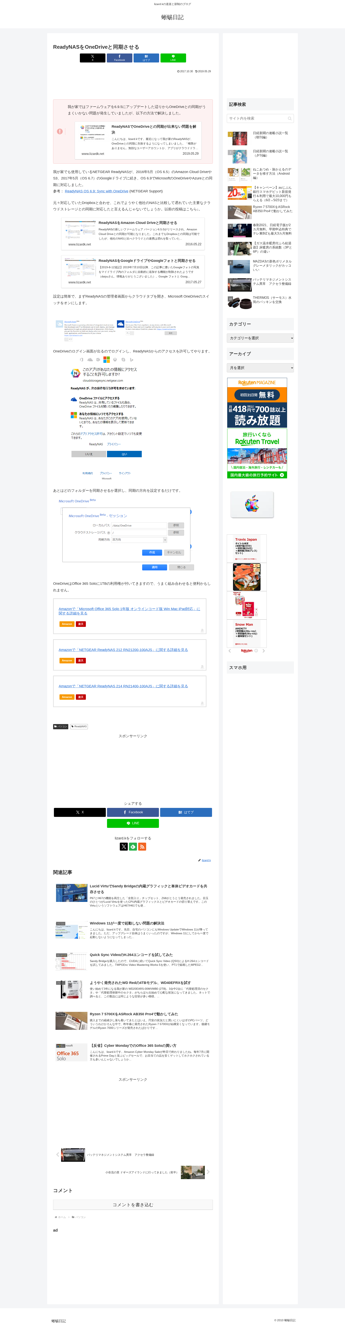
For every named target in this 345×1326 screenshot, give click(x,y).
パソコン (62, 726)
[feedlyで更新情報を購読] (133, 847)
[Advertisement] (133, 85)
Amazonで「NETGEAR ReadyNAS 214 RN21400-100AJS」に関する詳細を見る (123, 686)
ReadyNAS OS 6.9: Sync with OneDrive (96, 191)
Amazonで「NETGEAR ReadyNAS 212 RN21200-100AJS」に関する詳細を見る (123, 650)
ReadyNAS (80, 726)
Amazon (67, 623)
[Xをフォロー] (124, 847)
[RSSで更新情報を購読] (142, 847)
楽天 (80, 623)
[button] (289, 118)
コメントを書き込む (133, 1204)
